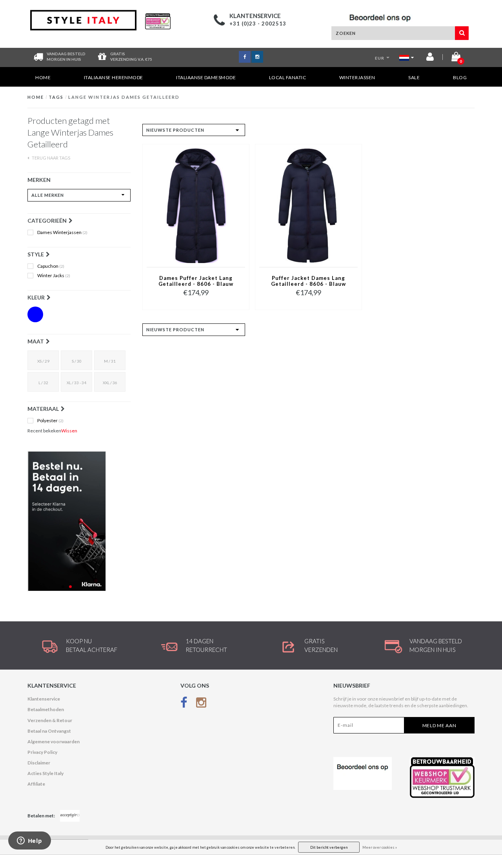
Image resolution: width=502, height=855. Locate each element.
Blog (460, 77)
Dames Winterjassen (62, 232)
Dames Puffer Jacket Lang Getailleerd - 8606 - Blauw (195, 281)
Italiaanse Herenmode (113, 77)
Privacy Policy (42, 752)
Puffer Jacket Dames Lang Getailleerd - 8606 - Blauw (308, 281)
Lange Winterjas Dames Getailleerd (124, 97)
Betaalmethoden (45, 709)
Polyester (50, 420)
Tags (56, 97)
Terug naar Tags (50, 157)
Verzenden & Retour (49, 720)
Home (43, 77)
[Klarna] (79, 521)
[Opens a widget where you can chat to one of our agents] (29, 841)
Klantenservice (43, 699)
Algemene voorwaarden (53, 741)
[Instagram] (201, 703)
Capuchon (50, 266)
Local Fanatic (287, 77)
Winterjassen (357, 77)
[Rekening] (430, 58)
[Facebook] (183, 703)
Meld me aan (439, 725)
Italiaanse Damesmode (206, 77)
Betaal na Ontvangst (49, 731)
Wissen (69, 431)
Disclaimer (38, 763)
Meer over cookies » (379, 847)
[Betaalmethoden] (70, 816)
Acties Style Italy (45, 773)
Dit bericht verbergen (328, 847)
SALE (414, 77)
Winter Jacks (53, 275)
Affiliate (36, 784)
